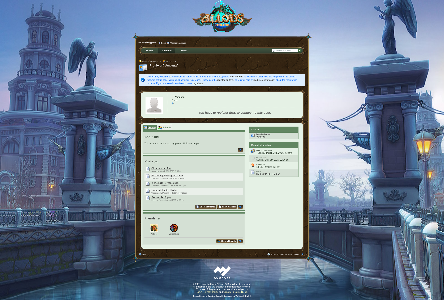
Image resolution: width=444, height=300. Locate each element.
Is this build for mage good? (165, 183)
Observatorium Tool (161, 168)
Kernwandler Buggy (161, 197)
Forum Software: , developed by (222, 296)
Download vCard (263, 134)
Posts (148, 161)
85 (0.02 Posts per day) (268, 174)
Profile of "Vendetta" (164, 65)
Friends (150, 218)
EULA (199, 292)
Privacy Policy (211, 292)
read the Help (236, 76)
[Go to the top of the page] (241, 150)
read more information (264, 80)
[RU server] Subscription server (167, 175)
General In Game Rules (235, 292)
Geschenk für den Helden (164, 190)
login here (198, 83)
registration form (225, 80)
